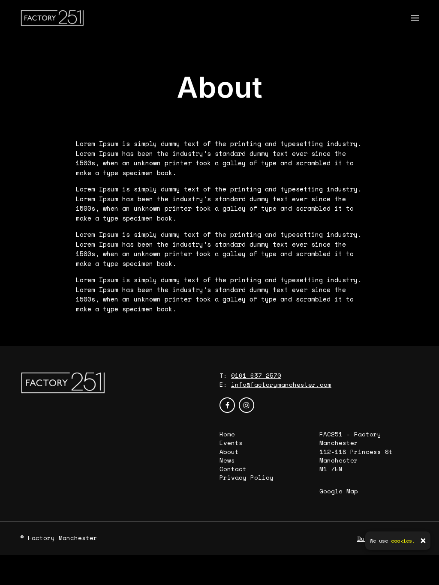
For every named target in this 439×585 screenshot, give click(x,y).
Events (231, 442)
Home (227, 434)
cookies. (403, 540)
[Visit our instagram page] (246, 405)
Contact (233, 468)
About (229, 451)
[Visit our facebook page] (227, 405)
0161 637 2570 (256, 375)
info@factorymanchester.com (281, 384)
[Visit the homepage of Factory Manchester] (52, 18)
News (227, 460)
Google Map (338, 491)
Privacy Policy (247, 477)
